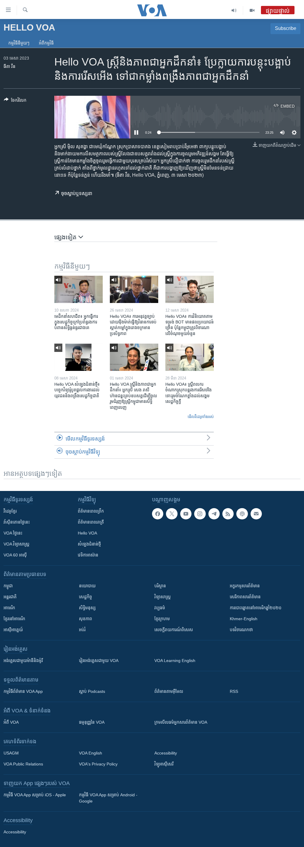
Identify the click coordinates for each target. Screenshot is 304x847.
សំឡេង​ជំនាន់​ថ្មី (89, 544)
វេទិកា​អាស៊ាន (88, 555)
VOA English (90, 753)
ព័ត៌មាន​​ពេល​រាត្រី (91, 522)
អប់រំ (82, 629)
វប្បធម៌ (159, 607)
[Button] (15, 101)
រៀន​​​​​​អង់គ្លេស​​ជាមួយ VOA (98, 660)
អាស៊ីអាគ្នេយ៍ (13, 629)
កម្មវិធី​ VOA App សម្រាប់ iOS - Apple (35, 794)
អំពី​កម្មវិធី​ (46, 43)
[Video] (252, 10)
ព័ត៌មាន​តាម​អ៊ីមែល (168, 691)
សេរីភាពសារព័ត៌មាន (245, 596)
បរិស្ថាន (160, 585)
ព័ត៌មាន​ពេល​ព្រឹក (91, 511)
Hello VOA (87, 533)
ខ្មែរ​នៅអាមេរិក (14, 618)
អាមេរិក (9, 607)
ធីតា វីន (9, 66)
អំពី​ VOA (11, 722)
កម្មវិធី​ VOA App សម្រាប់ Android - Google (108, 797)
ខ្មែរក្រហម (162, 618)
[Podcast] (242, 513)
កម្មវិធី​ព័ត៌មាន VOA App (23, 691)
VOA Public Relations (23, 764)
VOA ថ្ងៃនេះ (13, 533)
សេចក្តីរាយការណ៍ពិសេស (173, 629)
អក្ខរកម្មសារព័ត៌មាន (245, 585)
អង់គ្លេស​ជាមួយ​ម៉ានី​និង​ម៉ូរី (23, 660)
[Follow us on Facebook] (157, 513)
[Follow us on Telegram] (214, 513)
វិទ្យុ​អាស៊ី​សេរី (163, 764)
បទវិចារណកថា (241, 629)
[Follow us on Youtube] (185, 513)
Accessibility (165, 753)
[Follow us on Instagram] (199, 513)
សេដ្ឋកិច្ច (85, 596)
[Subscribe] (256, 513)
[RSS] (228, 513)
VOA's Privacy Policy (98, 764)
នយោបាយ (87, 585)
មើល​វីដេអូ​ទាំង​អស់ (201, 416)
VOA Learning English (174, 660)
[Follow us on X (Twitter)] (171, 513)
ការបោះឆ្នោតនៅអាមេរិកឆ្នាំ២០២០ (255, 607)
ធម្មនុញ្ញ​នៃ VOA (91, 722)
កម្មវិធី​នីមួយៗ (18, 43)
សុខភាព (85, 618)
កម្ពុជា (8, 585)
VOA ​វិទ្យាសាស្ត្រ (16, 544)
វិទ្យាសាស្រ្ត (162, 596)
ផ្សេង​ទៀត (66, 237)
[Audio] (234, 10)
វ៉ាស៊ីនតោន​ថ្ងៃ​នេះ (17, 522)
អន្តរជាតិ (10, 596)
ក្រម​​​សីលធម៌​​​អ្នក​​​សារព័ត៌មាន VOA (180, 722)
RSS (234, 691)
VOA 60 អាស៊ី (15, 555)
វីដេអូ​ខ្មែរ (10, 511)
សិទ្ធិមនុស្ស (87, 607)
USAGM (11, 753)
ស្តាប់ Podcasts (92, 691)
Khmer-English (243, 618)
